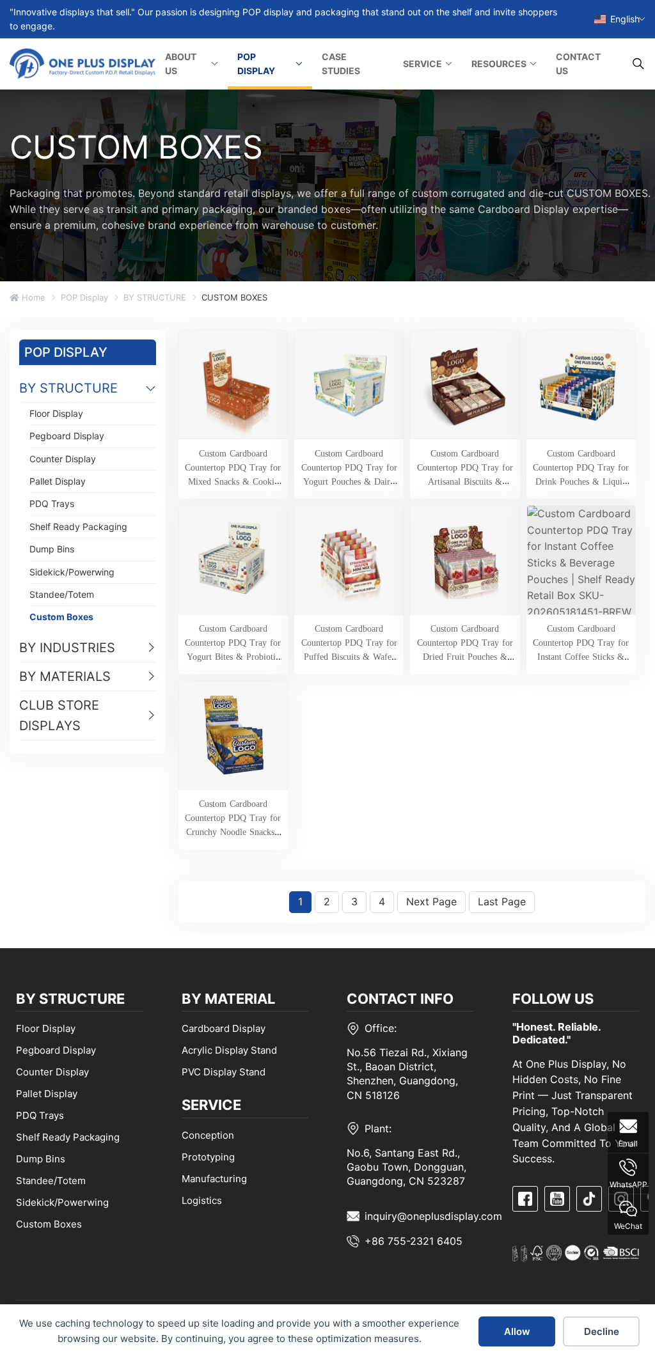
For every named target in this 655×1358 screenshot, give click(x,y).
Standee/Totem (61, 594)
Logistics (202, 1200)
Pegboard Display (66, 435)
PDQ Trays (51, 503)
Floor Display (56, 413)
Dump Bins (51, 548)
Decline (601, 1331)
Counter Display (62, 458)
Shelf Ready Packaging (78, 526)
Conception (208, 1135)
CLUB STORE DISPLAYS (59, 715)
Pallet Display (57, 481)
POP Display (84, 297)
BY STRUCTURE (154, 297)
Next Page (431, 901)
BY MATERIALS (65, 676)
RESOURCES (498, 63)
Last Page (502, 901)
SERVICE (422, 63)
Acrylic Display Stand (229, 1050)
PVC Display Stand (223, 1072)
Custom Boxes (61, 616)
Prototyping (208, 1157)
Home (32, 297)
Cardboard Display (223, 1028)
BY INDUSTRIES (67, 647)
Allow (517, 1331)
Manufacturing (214, 1179)
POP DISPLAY (256, 63)
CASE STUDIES (341, 63)
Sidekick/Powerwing (71, 571)
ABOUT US (180, 63)
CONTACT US (578, 63)
